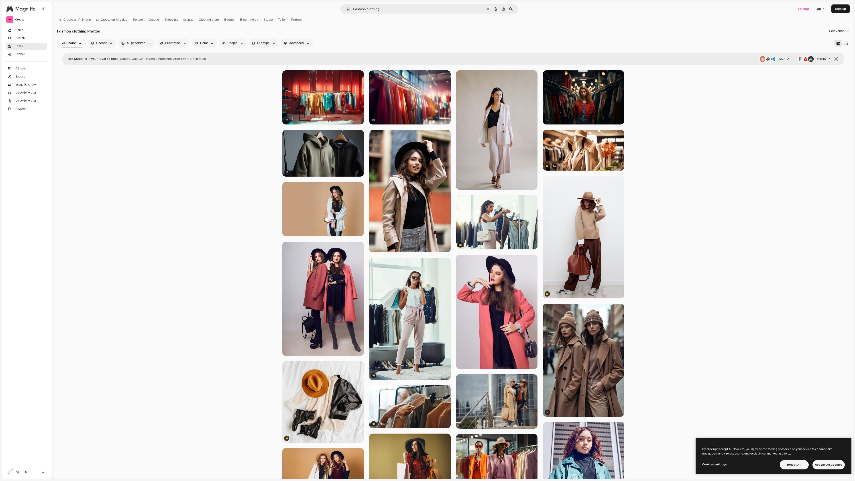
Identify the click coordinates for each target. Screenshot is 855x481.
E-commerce (249, 20)
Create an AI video (114, 20)
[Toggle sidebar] (43, 8)
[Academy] (17, 472)
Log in (820, 9)
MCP (782, 59)
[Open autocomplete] (346, 9)
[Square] (846, 43)
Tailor (282, 20)
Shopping (171, 20)
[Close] (836, 59)
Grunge (188, 20)
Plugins (821, 59)
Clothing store (209, 20)
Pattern (296, 20)
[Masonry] (838, 43)
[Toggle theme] (25, 472)
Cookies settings (714, 464)
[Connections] (9, 472)
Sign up (840, 9)
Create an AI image (77, 20)
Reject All (794, 465)
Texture (138, 20)
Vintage (153, 20)
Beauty (229, 20)
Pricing (803, 9)
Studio (268, 20)
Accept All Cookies (828, 465)
